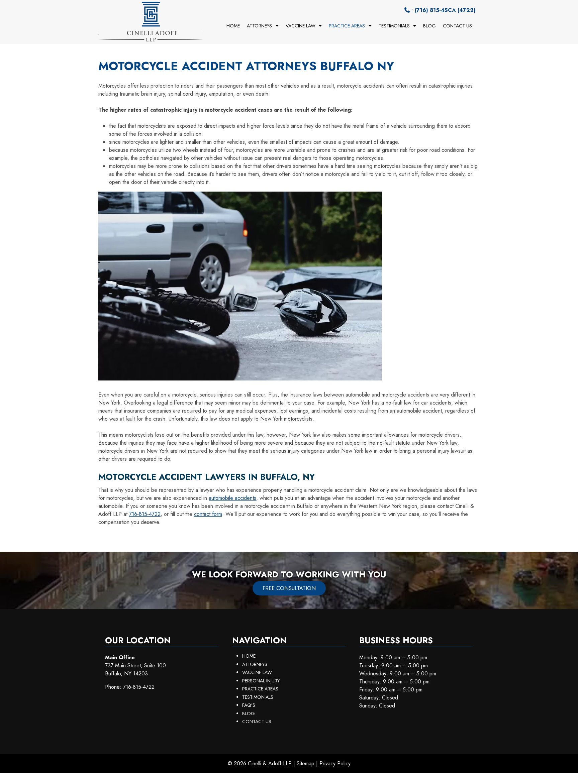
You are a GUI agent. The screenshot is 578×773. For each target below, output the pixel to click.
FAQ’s (248, 705)
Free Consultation (289, 588)
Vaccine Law (300, 25)
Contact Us (457, 25)
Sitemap (305, 763)
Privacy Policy (335, 763)
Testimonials (394, 25)
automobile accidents (232, 498)
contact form (208, 514)
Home (233, 25)
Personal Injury (261, 680)
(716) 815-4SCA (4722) (445, 10)
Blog (429, 25)
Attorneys (259, 25)
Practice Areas (347, 25)
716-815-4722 (145, 514)
